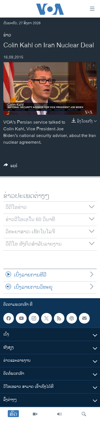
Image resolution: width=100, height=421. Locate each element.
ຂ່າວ (7, 35)
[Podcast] (71, 318)
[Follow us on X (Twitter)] (46, 318)
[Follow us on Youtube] (21, 318)
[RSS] (59, 318)
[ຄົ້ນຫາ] (84, 414)
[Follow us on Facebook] (8, 318)
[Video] (35, 414)
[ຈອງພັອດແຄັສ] (84, 318)
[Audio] (59, 414)
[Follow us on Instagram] (34, 318)
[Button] (11, 166)
